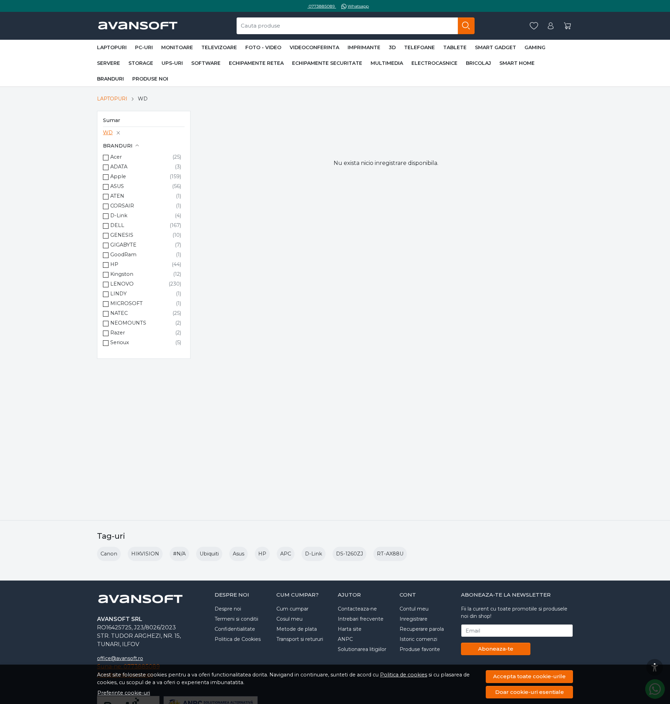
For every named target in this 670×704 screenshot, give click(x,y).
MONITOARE (177, 47)
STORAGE (140, 63)
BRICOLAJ (478, 63)
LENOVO (122, 284)
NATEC (119, 313)
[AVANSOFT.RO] (137, 26)
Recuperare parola (422, 629)
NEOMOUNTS (128, 323)
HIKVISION (145, 554)
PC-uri (144, 47)
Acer (116, 157)
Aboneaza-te (495, 648)
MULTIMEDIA (387, 63)
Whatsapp (358, 6)
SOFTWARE (206, 63)
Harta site (350, 629)
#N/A (179, 554)
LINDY (118, 293)
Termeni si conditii (236, 619)
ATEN (117, 196)
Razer (117, 333)
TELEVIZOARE (219, 47)
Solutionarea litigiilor (362, 649)
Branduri (110, 79)
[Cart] (567, 26)
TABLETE (455, 47)
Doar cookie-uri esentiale (529, 692)
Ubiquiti (209, 554)
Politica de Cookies (238, 639)
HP (114, 264)
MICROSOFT (126, 303)
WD (108, 132)
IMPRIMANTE (364, 47)
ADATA (118, 167)
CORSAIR (122, 206)
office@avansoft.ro (120, 658)
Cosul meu (289, 619)
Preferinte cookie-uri (123, 693)
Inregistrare (413, 619)
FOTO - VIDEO (263, 47)
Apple (118, 176)
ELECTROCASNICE (434, 63)
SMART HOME (517, 63)
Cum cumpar (292, 609)
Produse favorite (420, 649)
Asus (238, 554)
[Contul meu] (551, 26)
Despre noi (228, 609)
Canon (108, 554)
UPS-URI (172, 63)
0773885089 (321, 6)
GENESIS (121, 235)
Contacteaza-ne (357, 609)
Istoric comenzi (418, 639)
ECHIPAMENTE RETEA (256, 63)
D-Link (118, 215)
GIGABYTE (123, 245)
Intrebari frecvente (361, 619)
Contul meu (414, 609)
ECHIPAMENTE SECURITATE (327, 63)
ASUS (117, 186)
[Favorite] (534, 26)
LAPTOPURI (112, 47)
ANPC (345, 639)
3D (392, 47)
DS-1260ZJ (349, 554)
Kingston (121, 274)
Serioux (119, 342)
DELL (117, 225)
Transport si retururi (299, 639)
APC (285, 554)
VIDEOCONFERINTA (314, 47)
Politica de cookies (403, 675)
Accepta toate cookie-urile (529, 676)
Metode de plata (296, 629)
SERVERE (108, 63)
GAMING (534, 47)
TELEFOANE (419, 47)
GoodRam (123, 254)
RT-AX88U (390, 554)
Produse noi (150, 79)
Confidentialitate (235, 629)
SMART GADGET (495, 47)
